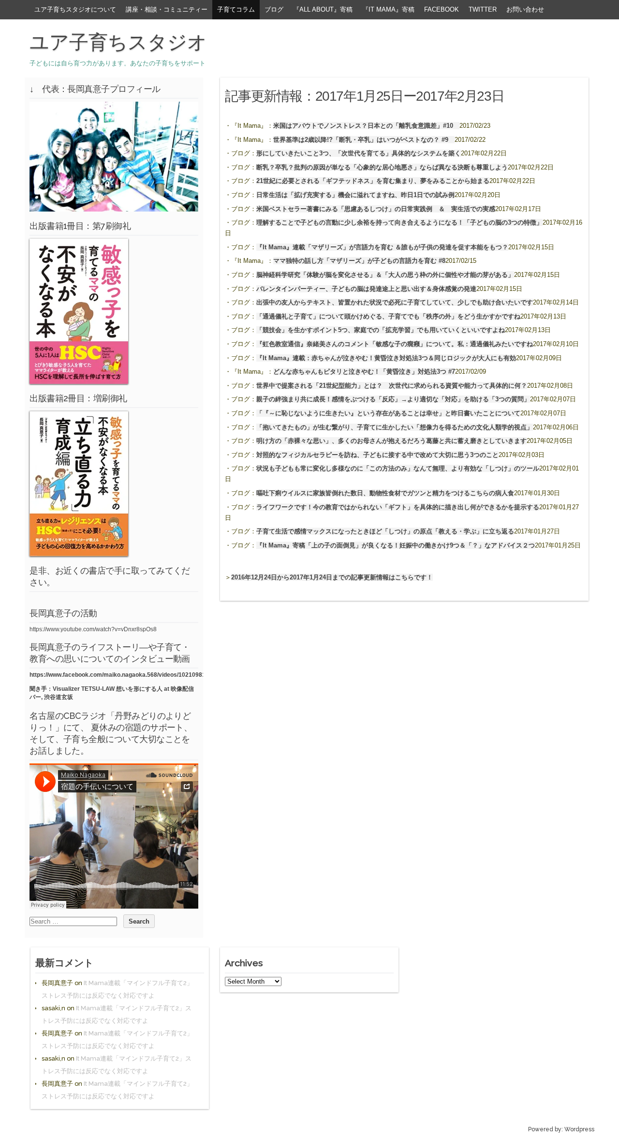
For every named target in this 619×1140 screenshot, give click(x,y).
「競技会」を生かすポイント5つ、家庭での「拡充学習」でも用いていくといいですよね (380, 330)
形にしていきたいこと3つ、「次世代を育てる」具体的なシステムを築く (358, 153)
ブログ (274, 9)
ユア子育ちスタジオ (118, 42)
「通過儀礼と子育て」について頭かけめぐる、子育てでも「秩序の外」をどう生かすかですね (388, 316)
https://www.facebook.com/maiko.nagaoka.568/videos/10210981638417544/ (133, 674)
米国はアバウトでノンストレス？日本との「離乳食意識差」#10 (366, 125)
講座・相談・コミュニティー (166, 9)
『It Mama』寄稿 (388, 9)
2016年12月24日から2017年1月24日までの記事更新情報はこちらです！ (332, 577)
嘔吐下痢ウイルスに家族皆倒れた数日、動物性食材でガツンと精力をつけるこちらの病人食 (385, 493)
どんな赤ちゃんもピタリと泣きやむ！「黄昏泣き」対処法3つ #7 (364, 371)
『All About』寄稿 (323, 9)
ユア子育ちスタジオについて (75, 9)
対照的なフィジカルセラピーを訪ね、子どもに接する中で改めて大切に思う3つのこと (377, 454)
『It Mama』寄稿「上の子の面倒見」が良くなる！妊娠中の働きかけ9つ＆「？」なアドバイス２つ (395, 545)
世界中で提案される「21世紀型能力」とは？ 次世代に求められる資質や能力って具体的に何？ (391, 385)
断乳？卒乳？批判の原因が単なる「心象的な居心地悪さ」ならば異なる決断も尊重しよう (382, 167)
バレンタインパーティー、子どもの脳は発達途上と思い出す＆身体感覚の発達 (366, 288)
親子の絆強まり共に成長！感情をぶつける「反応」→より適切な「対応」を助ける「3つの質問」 (393, 399)
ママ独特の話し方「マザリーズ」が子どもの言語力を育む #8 (359, 260)
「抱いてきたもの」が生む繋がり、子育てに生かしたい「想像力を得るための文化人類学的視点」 (394, 427)
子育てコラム (236, 9)
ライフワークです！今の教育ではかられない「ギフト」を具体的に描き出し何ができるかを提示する (397, 507)
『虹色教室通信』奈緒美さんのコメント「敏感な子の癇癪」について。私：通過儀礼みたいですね (394, 344)
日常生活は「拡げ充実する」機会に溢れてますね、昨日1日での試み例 (355, 194)
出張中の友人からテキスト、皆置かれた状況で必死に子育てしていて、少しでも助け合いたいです (394, 302)
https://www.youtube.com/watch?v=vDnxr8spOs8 (93, 629)
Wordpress (579, 1129)
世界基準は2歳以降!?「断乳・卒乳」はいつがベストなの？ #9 (364, 139)
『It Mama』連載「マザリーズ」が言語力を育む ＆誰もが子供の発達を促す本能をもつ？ (382, 247)
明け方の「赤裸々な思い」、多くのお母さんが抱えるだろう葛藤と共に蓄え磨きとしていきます (391, 440)
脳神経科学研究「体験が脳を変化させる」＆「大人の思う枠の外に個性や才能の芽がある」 (385, 274)
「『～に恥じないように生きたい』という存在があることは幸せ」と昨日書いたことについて (388, 413)
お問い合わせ (525, 9)
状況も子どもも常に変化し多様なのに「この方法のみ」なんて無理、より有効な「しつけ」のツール (397, 468)
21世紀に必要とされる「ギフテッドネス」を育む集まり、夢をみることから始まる (372, 180)
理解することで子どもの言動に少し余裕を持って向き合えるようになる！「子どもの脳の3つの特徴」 (399, 222)
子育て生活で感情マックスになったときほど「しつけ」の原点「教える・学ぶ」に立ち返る (385, 531)
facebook (441, 9)
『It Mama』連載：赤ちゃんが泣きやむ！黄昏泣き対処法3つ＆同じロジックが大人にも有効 (386, 358)
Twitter (483, 9)
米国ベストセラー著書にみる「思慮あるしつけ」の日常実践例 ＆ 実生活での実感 (375, 209)
